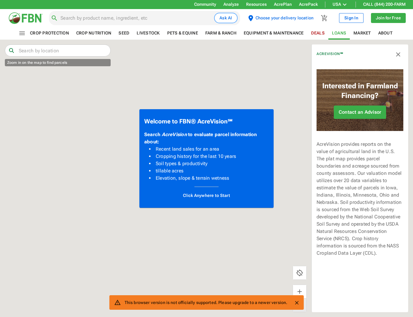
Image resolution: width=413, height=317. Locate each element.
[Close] (296, 302)
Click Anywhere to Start (206, 195)
